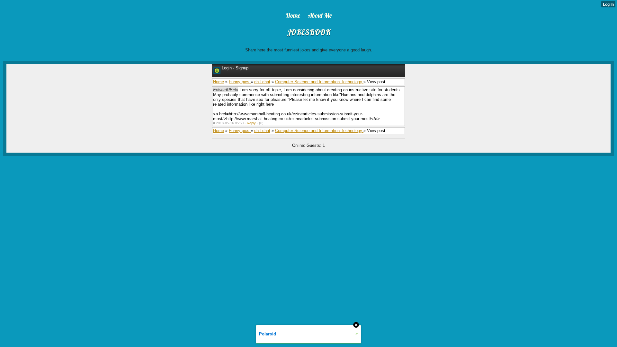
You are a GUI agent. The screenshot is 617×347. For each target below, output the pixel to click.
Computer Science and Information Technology (319, 81)
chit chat (262, 81)
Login (227, 68)
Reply (251, 123)
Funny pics (240, 81)
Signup (242, 68)
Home (218, 81)
